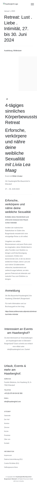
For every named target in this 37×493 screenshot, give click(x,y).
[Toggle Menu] (32, 4)
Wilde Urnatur (17, 176)
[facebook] (20, 487)
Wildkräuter (17, 50)
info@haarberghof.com (12, 401)
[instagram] (16, 487)
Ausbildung (8, 50)
